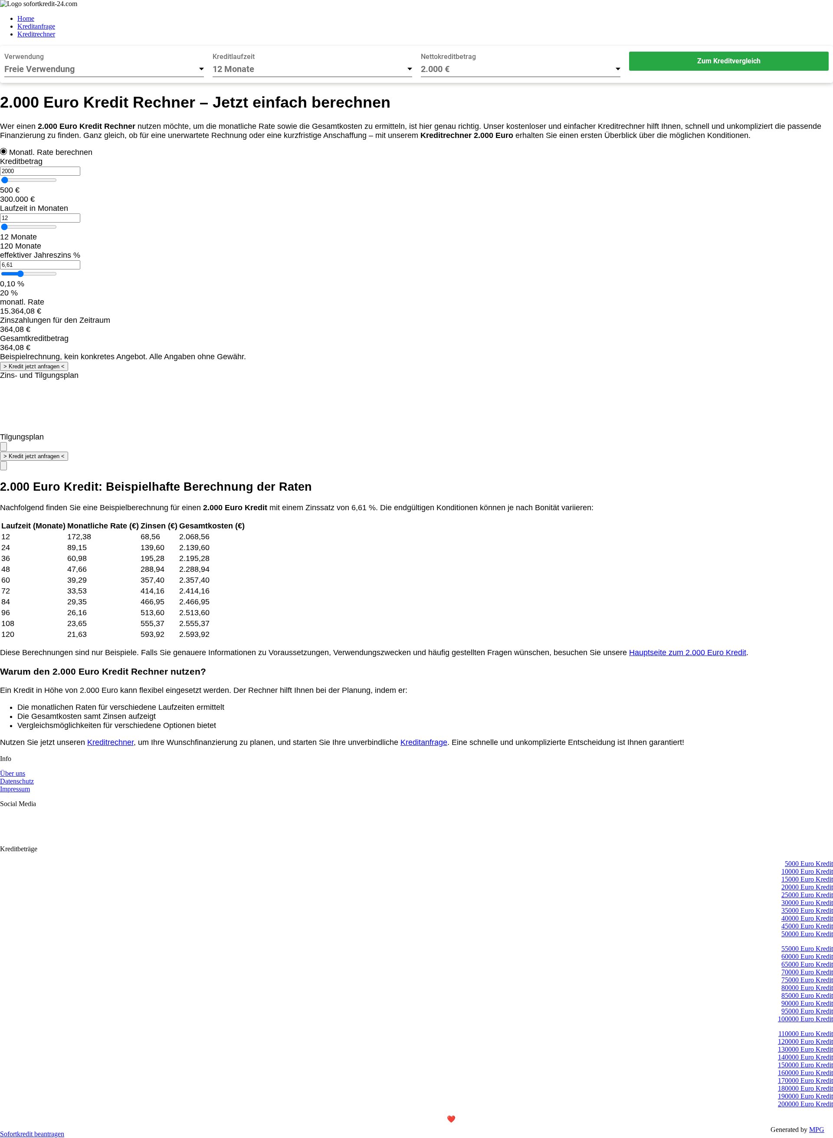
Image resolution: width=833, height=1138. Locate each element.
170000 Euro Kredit (805, 1080)
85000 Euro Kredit (807, 995)
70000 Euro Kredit (807, 972)
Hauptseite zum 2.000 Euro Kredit (687, 652)
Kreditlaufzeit (234, 56)
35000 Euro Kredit (807, 910)
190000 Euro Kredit (805, 1096)
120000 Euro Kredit (805, 1041)
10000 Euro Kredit (807, 871)
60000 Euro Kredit (807, 956)
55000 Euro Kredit (807, 948)
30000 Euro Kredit (807, 902)
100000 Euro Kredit (805, 1019)
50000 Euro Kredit (807, 934)
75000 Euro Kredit (807, 980)
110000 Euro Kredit (805, 1033)
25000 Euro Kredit (807, 895)
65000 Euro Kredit (807, 964)
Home (25, 18)
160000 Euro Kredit (805, 1072)
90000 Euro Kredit (807, 1003)
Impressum (15, 789)
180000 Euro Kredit (805, 1088)
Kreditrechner (36, 34)
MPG (816, 1129)
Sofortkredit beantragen (32, 1134)
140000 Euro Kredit (805, 1057)
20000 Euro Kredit (807, 887)
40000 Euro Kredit (807, 918)
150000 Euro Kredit (805, 1065)
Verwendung (24, 56)
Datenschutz (17, 781)
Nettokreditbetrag (448, 56)
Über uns (12, 773)
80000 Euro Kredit (807, 987)
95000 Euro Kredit (807, 1011)
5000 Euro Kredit (809, 863)
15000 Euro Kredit (807, 879)
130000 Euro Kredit (805, 1049)
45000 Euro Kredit (807, 926)
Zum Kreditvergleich (729, 61)
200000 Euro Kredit (805, 1104)
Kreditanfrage (36, 26)
